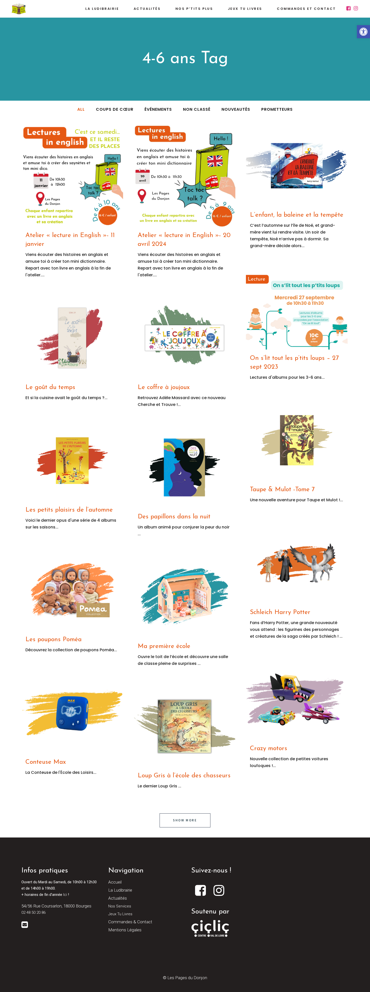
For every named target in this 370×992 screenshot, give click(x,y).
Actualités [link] (117, 898)
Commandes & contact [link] (130, 921)
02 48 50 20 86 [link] (33, 912)
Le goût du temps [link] (50, 387)
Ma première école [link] (164, 646)
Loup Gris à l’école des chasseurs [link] (184, 776)
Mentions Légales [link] (124, 929)
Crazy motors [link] (268, 748)
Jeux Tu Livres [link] (120, 914)
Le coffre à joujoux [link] (164, 387)
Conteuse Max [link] (45, 762)
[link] (363, 31)
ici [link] (65, 894)
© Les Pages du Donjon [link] (185, 977)
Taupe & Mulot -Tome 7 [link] (282, 489)
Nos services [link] (119, 906)
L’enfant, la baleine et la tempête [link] (296, 215)
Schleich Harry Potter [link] (280, 612)
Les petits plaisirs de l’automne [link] (69, 510)
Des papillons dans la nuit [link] (174, 517)
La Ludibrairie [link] (120, 890)
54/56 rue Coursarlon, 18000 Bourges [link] (56, 905)
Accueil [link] (115, 882)
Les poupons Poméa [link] (53, 639)
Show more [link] (185, 820)
